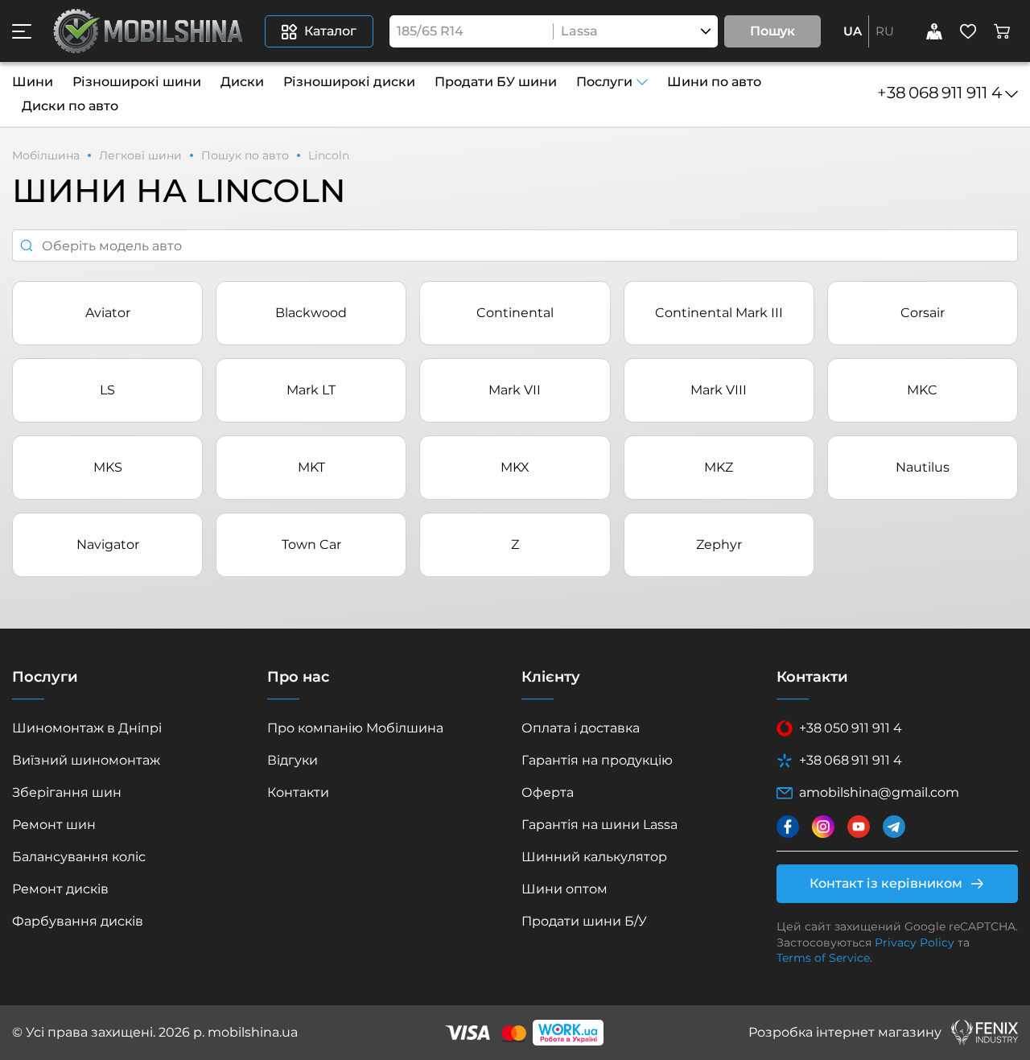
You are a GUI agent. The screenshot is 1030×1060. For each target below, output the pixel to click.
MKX (515, 467)
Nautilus (923, 467)
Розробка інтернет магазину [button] (844, 1032)
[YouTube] (858, 826)
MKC (922, 390)
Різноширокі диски (349, 81)
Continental (515, 312)
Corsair (922, 312)
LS (107, 390)
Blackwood (311, 312)
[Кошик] (1002, 31)
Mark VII (514, 390)
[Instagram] (823, 826)
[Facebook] (788, 826)
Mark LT (311, 390)
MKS (107, 467)
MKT (311, 467)
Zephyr (719, 544)
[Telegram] (894, 826)
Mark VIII (718, 390)
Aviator (107, 312)
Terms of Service (823, 958)
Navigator (107, 544)
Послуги (604, 81)
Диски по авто (70, 105)
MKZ (718, 467)
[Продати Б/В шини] (934, 31)
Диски (242, 81)
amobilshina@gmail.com (879, 792)
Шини (32, 81)
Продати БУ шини (496, 81)
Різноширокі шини (136, 81)
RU (885, 31)
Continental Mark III (719, 312)
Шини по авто (714, 81)
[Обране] (968, 31)
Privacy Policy (914, 942)
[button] (21, 31)
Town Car (311, 544)
